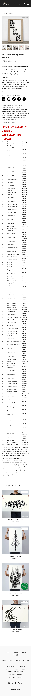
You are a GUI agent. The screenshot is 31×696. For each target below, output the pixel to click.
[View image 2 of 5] (9, 47)
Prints (11, 13)
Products (4, 13)
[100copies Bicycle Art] (6, 3)
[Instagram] (9, 683)
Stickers (17, 660)
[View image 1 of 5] (4, 47)
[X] (12, 683)
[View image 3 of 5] (15, 47)
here (21, 88)
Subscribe (22, 666)
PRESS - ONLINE (19, 669)
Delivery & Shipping (15, 674)
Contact (23, 652)
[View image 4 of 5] (21, 47)
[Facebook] (15, 683)
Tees (10, 660)
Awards (8, 669)
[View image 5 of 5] (27, 47)
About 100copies (11, 666)
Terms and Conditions (15, 677)
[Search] (19, 3)
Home (7, 652)
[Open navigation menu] (28, 3)
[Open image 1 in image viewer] (15, 30)
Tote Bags (26, 660)
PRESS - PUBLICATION (15, 672)
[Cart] (24, 3)
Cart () (15, 655)
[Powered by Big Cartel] (15, 690)
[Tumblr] (22, 683)
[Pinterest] (18, 683)
